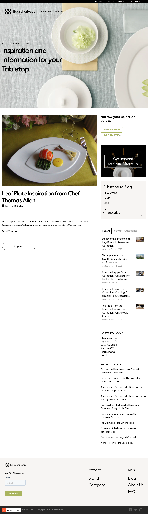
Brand (94, 479)
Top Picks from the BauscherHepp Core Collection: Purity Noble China (120, 407)
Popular (117, 231)
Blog (132, 479)
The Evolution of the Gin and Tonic (117, 423)
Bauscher (107, 348)
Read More (7, 231)
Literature (122, 1)
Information (109, 338)
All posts (19, 246)
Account (98, 1)
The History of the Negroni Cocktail (118, 437)
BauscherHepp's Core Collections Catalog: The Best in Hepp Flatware (122, 389)
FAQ (131, 492)
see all (104, 355)
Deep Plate (109, 345)
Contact (110, 1)
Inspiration (109, 342)
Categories (130, 231)
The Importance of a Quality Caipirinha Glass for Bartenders (120, 380)
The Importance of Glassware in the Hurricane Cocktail (119, 416)
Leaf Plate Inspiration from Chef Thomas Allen (41, 197)
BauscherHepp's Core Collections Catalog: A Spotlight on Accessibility (123, 398)
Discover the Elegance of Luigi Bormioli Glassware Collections (120, 371)
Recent (106, 231)
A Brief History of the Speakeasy (117, 443)
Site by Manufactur (28, 510)
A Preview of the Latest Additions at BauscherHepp (119, 430)
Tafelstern (108, 352)
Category (97, 485)
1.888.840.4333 (136, 1)
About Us (135, 485)
